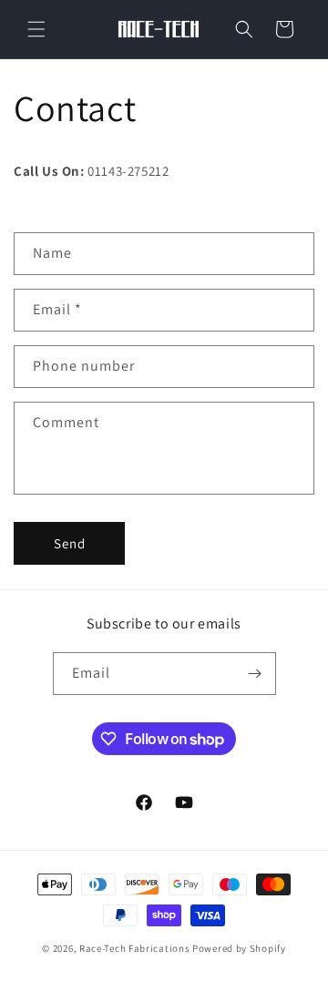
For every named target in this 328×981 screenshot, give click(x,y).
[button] (36, 29)
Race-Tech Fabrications (134, 948)
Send (70, 543)
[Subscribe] (255, 673)
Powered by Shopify (239, 948)
